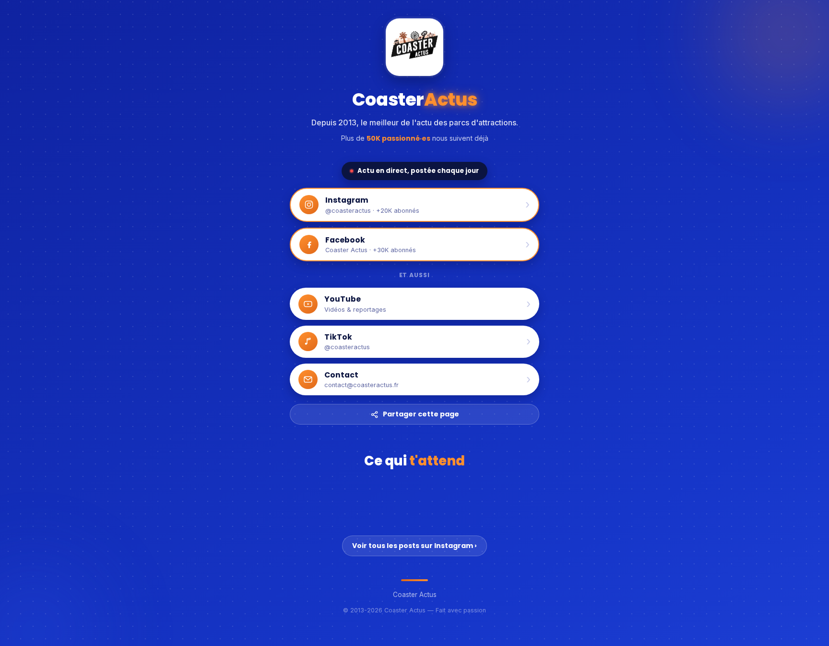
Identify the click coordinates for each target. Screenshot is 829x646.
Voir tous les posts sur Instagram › (414, 545)
